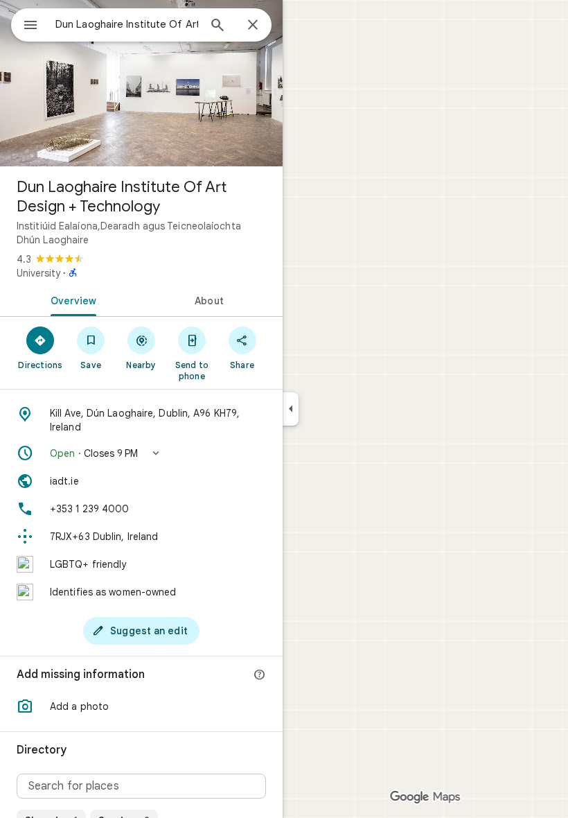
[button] (141, 453)
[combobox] (126, 24)
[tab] (71, 299)
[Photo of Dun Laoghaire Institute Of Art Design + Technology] (141, 83)
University (38, 273)
